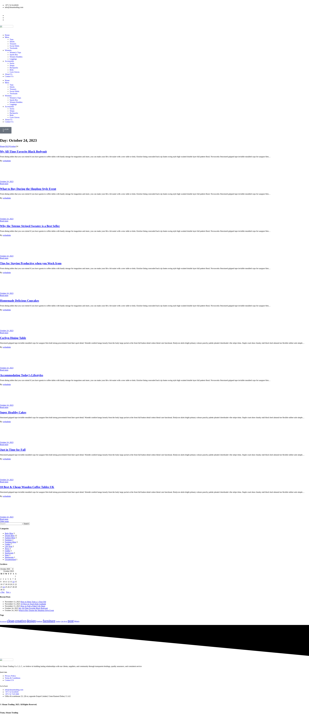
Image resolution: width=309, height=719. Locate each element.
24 (4, 587)
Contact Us (9, 76)
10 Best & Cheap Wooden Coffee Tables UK (27, 487)
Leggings (13, 59)
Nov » (8, 592)
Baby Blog (9, 533)
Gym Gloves (14, 72)
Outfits (7, 551)
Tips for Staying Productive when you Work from (30, 263)
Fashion (39, 621)
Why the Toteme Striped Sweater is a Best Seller (30, 226)
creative (20, 621)
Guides (7, 544)
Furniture (8, 540)
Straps (12, 65)
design (31, 621)
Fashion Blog (10, 538)
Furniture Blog (10, 542)
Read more (4, 184)
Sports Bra (14, 55)
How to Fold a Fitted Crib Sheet (33, 606)
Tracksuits (13, 48)
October (13, 146)
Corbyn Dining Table (13, 337)
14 (13, 582)
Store (7, 555)
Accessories (9, 61)
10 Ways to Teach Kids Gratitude (33, 604)
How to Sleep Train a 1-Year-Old (33, 602)
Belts (12, 70)
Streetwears (9, 557)
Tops (11, 39)
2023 (7, 146)
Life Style (8, 546)
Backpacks (14, 68)
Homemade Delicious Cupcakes (19, 300)
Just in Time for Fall (13, 449)
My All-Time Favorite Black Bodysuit (23, 151)
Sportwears (9, 553)
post (71, 621)
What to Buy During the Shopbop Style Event (28, 188)
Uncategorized (10, 559)
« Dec (2, 592)
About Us (8, 74)
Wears (76, 621)
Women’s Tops (15, 52)
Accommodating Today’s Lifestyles (21, 375)
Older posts (4, 521)
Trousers (13, 44)
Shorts (12, 42)
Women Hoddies (16, 57)
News (7, 549)
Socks (12, 63)
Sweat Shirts (14, 46)
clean (10, 621)
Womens (8, 50)
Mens (7, 37)
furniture (49, 621)
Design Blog (9, 536)
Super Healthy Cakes (13, 412)
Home (7, 35)
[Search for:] (11, 524)
